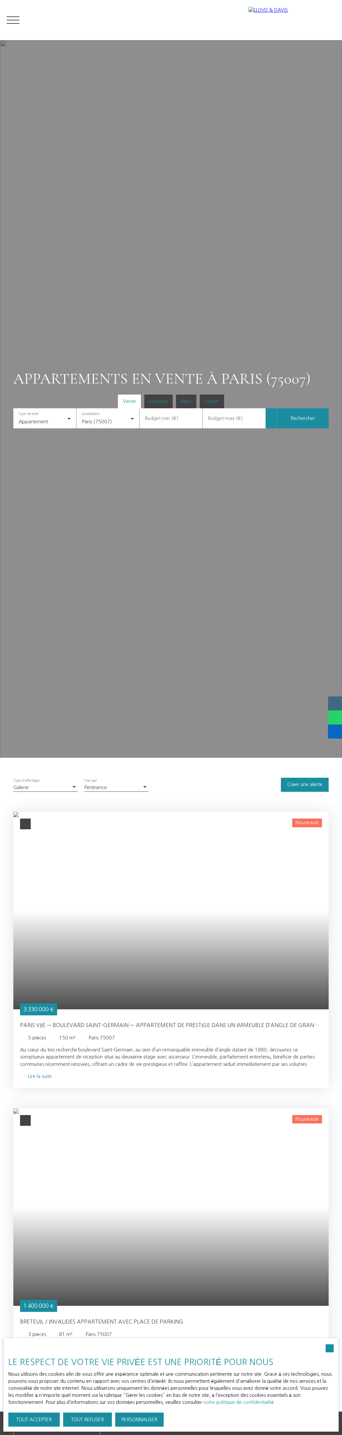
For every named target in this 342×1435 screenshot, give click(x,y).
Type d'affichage (26, 780)
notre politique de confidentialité (238, 1402)
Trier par (90, 780)
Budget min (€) (161, 418)
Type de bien (28, 414)
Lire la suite (40, 1076)
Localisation (90, 414)
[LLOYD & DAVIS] (292, 20)
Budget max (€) (225, 418)
